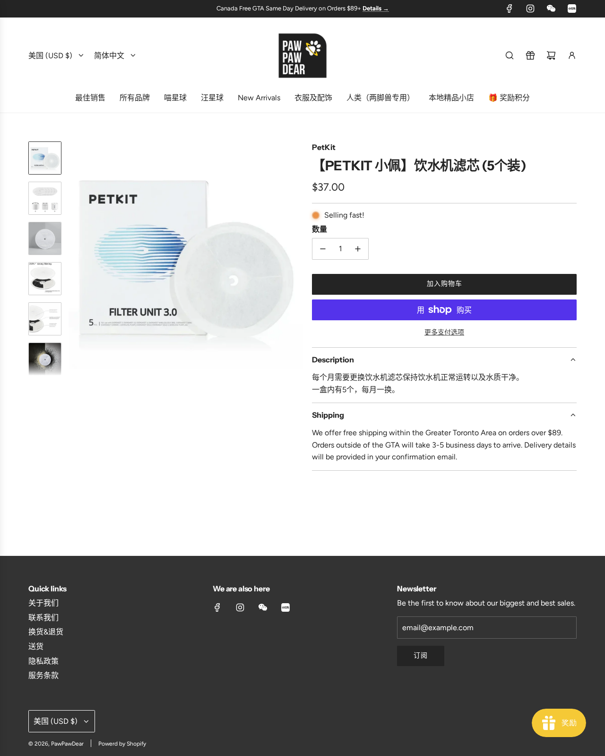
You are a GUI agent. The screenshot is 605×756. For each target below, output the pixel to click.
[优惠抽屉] (530, 55)
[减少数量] (322, 248)
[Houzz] (572, 8)
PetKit (324, 147)
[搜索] (509, 55)
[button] (76, 258)
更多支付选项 (444, 332)
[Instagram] (530, 8)
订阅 (421, 655)
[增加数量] (357, 248)
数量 (319, 229)
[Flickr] (551, 8)
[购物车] (551, 55)
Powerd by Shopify (122, 743)
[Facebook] (509, 8)
